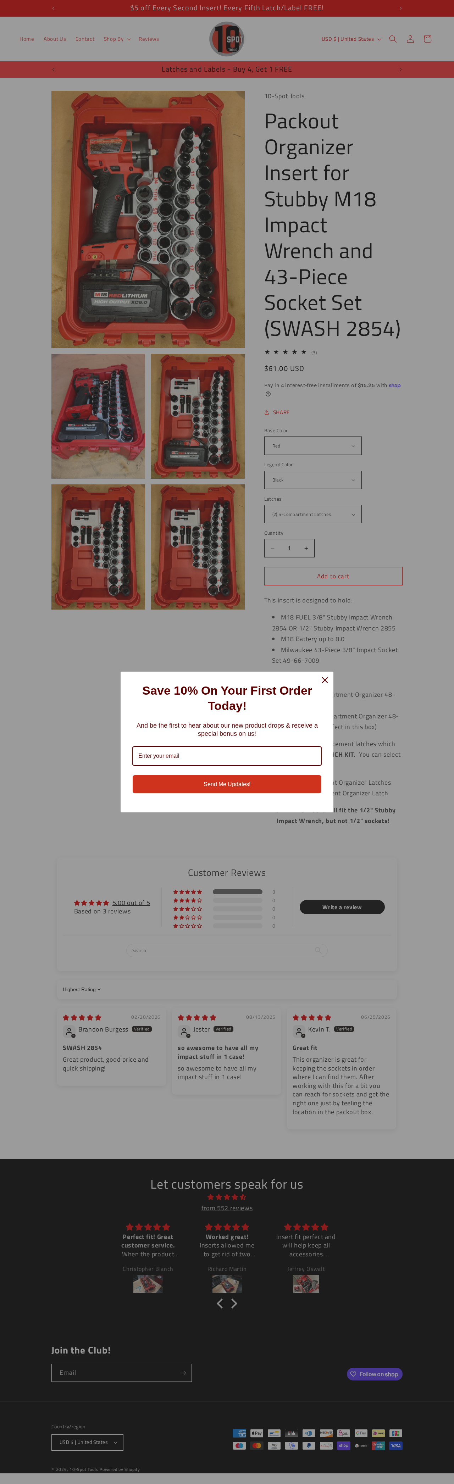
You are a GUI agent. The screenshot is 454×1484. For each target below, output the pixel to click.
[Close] (324, 680)
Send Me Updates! (227, 784)
